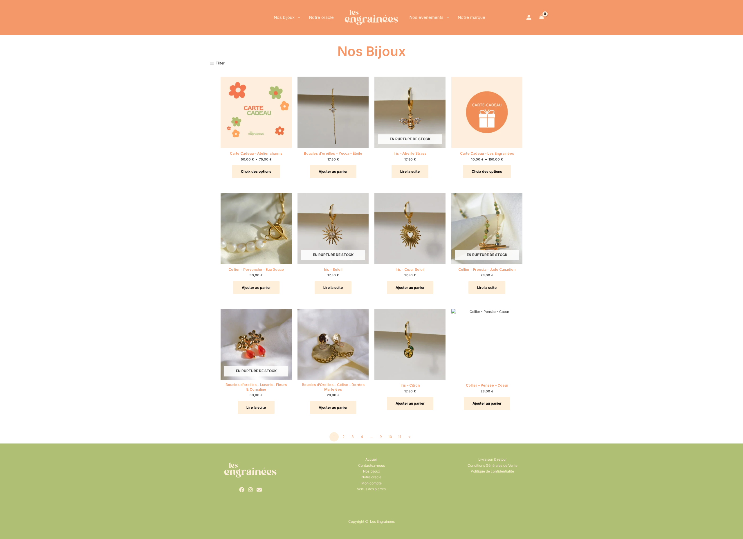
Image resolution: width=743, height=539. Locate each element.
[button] (297, 17)
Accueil (371, 459)
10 (390, 437)
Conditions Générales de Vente (492, 465)
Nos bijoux (284, 17)
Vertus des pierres (371, 489)
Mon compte (371, 483)
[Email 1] (259, 489)
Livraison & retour (492, 459)
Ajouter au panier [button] (333, 171)
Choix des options (256, 171)
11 (399, 437)
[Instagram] (250, 489)
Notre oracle (321, 17)
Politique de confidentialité (492, 471)
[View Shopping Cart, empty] (541, 17)
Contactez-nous (371, 465)
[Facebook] (241, 489)
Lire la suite (410, 171)
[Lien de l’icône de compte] (528, 17)
